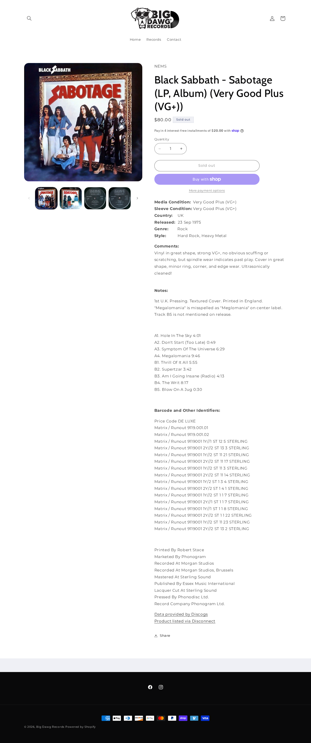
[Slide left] (29, 198)
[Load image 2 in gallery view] (71, 198)
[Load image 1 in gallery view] (46, 198)
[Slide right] (137, 198)
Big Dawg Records (50, 726)
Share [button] (165, 636)
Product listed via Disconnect (184, 621)
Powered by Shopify (80, 726)
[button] (29, 18)
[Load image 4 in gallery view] (120, 198)
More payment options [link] (207, 190)
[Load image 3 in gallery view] (95, 198)
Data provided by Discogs (181, 614)
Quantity (161, 139)
